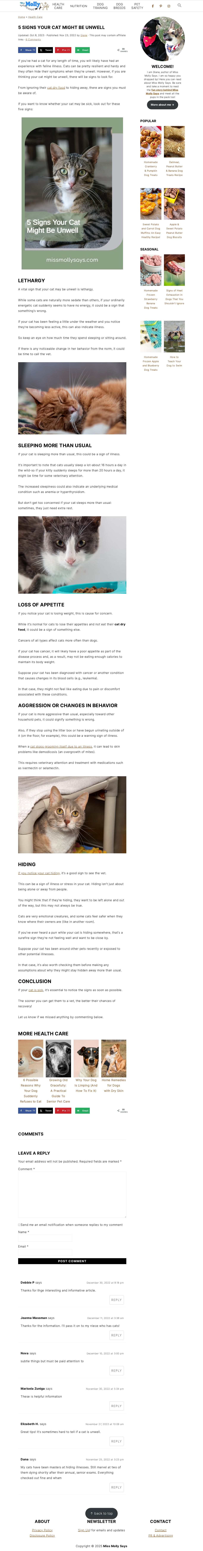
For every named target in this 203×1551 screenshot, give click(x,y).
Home (21, 16)
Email (23, 1246)
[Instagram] (168, 6)
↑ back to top (101, 1513)
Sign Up (84, 1530)
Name (23, 1232)
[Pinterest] (160, 6)
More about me (161, 104)
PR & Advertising (160, 1535)
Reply (116, 1300)
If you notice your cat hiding (39, 873)
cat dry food (56, 87)
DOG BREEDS (119, 6)
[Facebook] (152, 6)
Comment (26, 1169)
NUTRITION (78, 6)
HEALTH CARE (58, 6)
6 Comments (33, 39)
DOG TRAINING (100, 6)
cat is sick (36, 990)
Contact (161, 1530)
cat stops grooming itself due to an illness (61, 746)
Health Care (35, 16)
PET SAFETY (137, 6)
